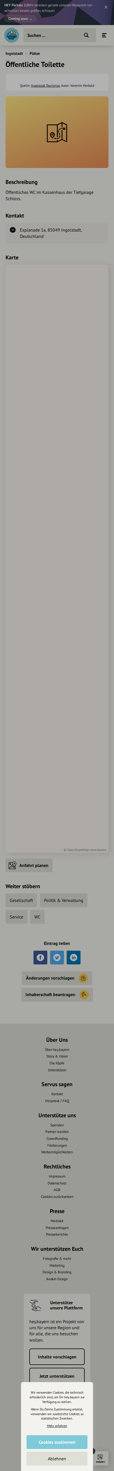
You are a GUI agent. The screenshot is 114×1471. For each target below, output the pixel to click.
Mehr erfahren (57, 1426)
